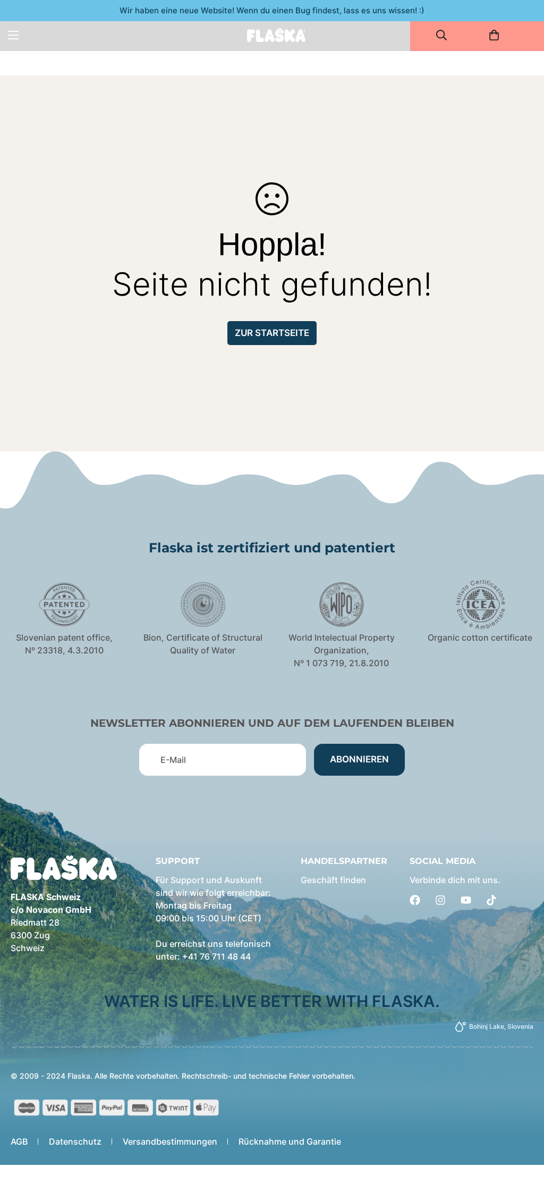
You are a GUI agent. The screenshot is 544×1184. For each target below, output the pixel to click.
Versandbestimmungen (170, 1141)
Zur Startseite (272, 333)
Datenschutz (75, 1141)
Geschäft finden (333, 880)
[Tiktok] (491, 900)
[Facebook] (415, 900)
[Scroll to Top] (523, 1126)
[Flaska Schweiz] (276, 35)
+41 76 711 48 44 (216, 956)
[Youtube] (466, 900)
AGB (19, 1141)
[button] (497, 35)
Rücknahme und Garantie (290, 1141)
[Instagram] (440, 900)
